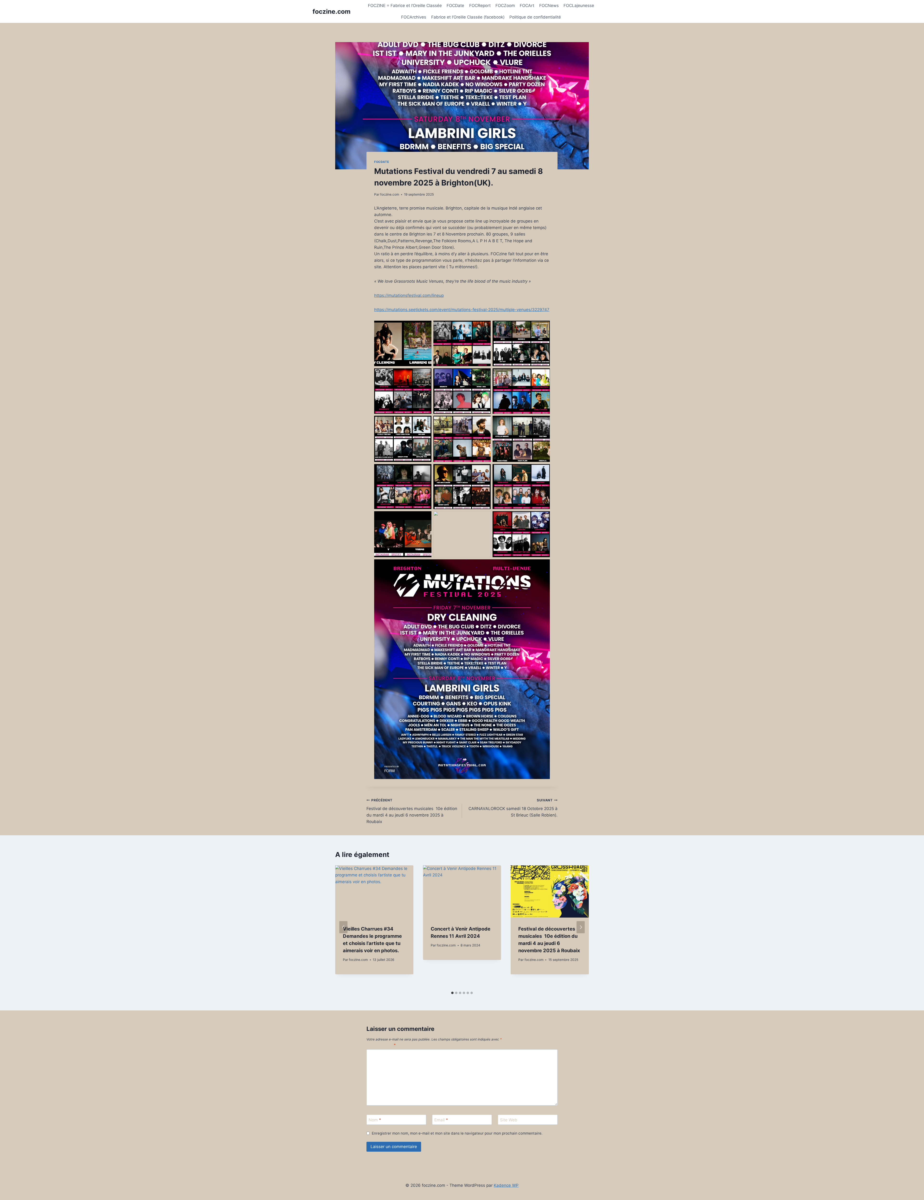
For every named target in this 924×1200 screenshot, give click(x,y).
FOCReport (480, 5)
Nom (375, 1119)
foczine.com (389, 194)
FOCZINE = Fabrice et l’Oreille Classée (405, 5)
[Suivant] (581, 927)
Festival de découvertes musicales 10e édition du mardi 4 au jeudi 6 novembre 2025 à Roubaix (411, 811)
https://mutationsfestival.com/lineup (409, 295)
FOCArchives (413, 17)
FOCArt (527, 5)
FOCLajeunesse (579, 5)
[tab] (452, 993)
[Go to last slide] (343, 927)
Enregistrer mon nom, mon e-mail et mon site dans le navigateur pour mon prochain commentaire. (457, 1133)
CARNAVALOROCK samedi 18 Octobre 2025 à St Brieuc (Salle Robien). (513, 807)
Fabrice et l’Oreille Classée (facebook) (468, 17)
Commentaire (381, 1045)
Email (441, 1119)
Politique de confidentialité (535, 17)
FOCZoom (505, 5)
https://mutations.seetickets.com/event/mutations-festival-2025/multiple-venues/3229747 (461, 309)
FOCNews (549, 5)
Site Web (508, 1119)
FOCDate (455, 5)
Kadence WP (506, 1185)
